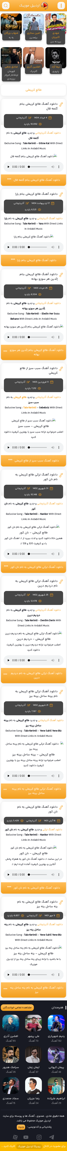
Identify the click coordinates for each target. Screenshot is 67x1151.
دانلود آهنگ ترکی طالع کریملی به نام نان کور (36, 567)
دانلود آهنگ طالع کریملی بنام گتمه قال (37, 180)
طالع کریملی (33, 90)
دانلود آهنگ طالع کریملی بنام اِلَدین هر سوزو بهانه (39, 276)
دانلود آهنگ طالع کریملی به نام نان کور (37, 888)
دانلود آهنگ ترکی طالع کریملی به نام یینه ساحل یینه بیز (36, 694)
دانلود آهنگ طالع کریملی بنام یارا (36, 194)
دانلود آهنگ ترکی (52, 830)
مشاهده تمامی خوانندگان (17, 1008)
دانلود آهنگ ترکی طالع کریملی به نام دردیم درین (36, 675)
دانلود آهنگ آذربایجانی (48, 133)
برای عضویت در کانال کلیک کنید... (33, 1146)
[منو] (61, 5)
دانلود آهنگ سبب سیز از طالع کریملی (37, 461)
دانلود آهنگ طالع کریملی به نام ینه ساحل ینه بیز (37, 904)
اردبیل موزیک (29, 5)
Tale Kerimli (29, 408)
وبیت (21, 1127)
